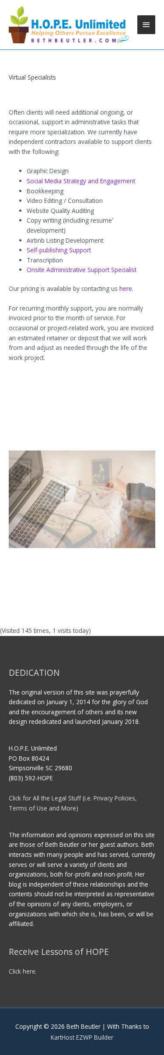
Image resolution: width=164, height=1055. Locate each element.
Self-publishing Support (59, 250)
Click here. (23, 971)
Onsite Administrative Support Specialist (81, 269)
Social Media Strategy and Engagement (81, 181)
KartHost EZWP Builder (82, 1037)
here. (126, 288)
